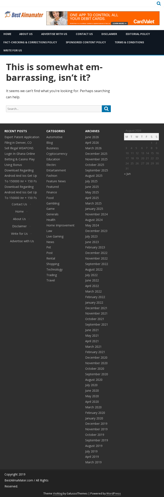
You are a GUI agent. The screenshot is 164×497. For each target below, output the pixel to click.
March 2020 (93, 407)
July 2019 (91, 451)
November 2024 (96, 214)
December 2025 (96, 154)
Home (19, 211)
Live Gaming (54, 236)
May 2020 (92, 396)
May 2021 (92, 335)
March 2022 (93, 291)
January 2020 (94, 418)
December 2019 (96, 424)
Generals (52, 214)
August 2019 (93, 446)
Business (52, 148)
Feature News (56, 181)
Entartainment (56, 170)
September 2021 (96, 324)
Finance (51, 192)
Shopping (52, 264)
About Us (25, 34)
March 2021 (93, 347)
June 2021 (92, 330)
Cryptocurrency (56, 154)
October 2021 (94, 319)
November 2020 (96, 363)
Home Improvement (60, 225)
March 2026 (93, 148)
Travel (50, 280)
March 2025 (93, 203)
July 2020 (91, 385)
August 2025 (93, 176)
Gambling (52, 203)
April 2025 (92, 198)
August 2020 (93, 380)
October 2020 (94, 369)
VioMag (57, 493)
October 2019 (94, 435)
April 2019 (92, 457)
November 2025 (96, 159)
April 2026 (92, 143)
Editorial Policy (138, 34)
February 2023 (95, 247)
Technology (54, 269)
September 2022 (96, 264)
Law (49, 231)
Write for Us (19, 234)
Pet (48, 247)
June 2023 (92, 242)
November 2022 (96, 258)
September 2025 (96, 170)
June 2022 (92, 280)
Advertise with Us (54, 34)
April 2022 (92, 286)
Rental (50, 258)
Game (50, 209)
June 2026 (92, 137)
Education (53, 159)
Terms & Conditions (129, 42)
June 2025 (92, 187)
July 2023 (91, 236)
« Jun (127, 174)
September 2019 (96, 440)
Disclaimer (109, 34)
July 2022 (91, 275)
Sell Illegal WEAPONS (19, 148)
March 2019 (93, 462)
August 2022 (93, 269)
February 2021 (95, 352)
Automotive (54, 137)
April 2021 (92, 341)
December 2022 (96, 253)
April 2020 (92, 402)
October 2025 (94, 165)
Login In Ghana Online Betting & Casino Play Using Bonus (19, 159)
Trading (51, 275)
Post (49, 253)
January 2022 (94, 302)
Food (50, 198)
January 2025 (94, 209)
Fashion (51, 176)
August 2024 (93, 220)
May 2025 (92, 192)
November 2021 (96, 313)
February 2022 (95, 297)
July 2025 (91, 181)
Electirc (51, 165)
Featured (52, 187)
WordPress (113, 493)
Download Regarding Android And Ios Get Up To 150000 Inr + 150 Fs (20, 175)
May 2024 (92, 225)
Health (50, 220)
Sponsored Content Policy (86, 42)
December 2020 (96, 357)
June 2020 (92, 390)
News (50, 242)
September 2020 (96, 374)
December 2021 (96, 308)
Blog (49, 143)
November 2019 (96, 429)
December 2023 (96, 231)
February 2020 (95, 413)
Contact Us (84, 34)
